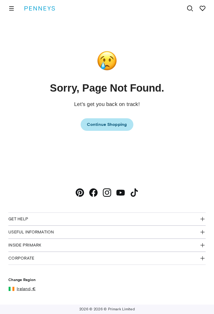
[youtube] (120, 192)
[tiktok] (134, 192)
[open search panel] (190, 8)
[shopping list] (202, 8)
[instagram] (107, 192)
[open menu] (11, 8)
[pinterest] (80, 192)
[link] (107, 124)
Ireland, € (26, 288)
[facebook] (93, 192)
